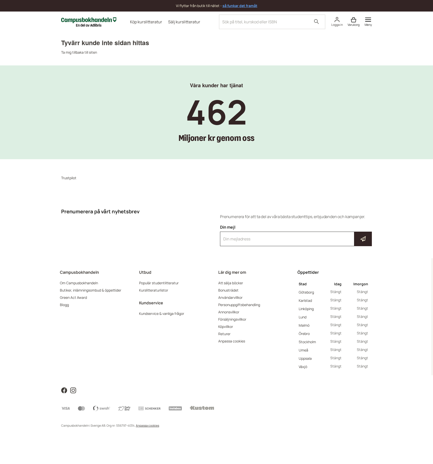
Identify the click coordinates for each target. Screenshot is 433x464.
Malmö (304, 325)
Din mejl (296, 234)
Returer (224, 333)
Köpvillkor (225, 326)
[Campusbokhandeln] (88, 21)
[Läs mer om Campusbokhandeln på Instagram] (73, 390)
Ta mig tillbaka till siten (79, 52)
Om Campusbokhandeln (79, 283)
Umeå (303, 350)
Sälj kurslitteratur (184, 22)
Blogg (64, 304)
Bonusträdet (228, 290)
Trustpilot (68, 177)
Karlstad (305, 300)
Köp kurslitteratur (146, 22)
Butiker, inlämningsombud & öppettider (90, 290)
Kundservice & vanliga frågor (161, 313)
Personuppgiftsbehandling (239, 304)
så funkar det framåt (240, 5)
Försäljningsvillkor (232, 319)
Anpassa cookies (231, 341)
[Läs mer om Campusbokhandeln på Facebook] (64, 390)
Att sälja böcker (230, 283)
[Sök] (316, 22)
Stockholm (307, 341)
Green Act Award (73, 297)
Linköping (306, 308)
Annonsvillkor (228, 312)
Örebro (304, 333)
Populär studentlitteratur (159, 283)
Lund (302, 317)
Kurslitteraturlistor (153, 290)
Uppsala (305, 358)
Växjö (303, 366)
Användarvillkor (230, 297)
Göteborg (306, 292)
